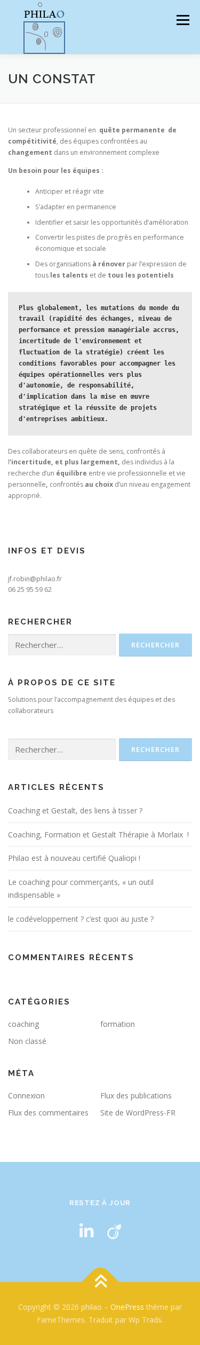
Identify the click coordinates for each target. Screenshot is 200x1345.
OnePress (127, 1307)
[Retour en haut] (100, 1282)
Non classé (27, 1041)
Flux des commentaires (48, 1112)
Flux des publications (136, 1095)
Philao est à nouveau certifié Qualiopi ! (74, 858)
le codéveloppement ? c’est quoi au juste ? (81, 919)
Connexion (26, 1095)
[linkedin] (86, 1231)
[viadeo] (114, 1231)
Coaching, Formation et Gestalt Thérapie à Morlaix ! (98, 834)
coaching (23, 1024)
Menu (182, 20)
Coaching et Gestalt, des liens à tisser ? (75, 810)
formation (117, 1024)
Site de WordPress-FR (137, 1112)
